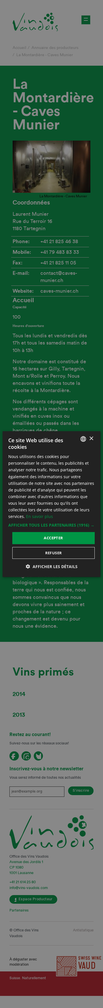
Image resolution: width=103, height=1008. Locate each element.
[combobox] (83, 439)
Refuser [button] (53, 552)
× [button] (91, 438)
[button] (51, 525)
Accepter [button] (53, 537)
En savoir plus (39, 516)
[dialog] (51, 504)
